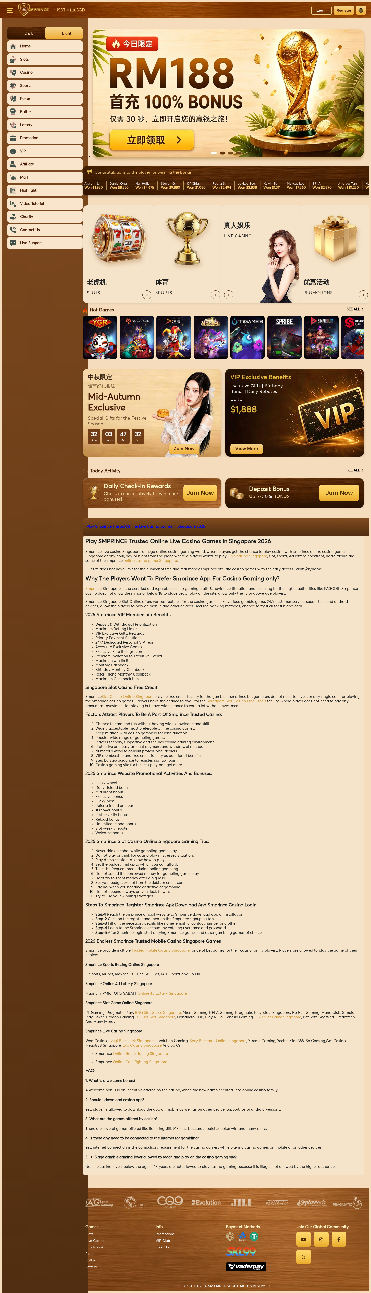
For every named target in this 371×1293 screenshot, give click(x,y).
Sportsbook (94, 1247)
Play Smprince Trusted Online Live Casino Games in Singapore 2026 (146, 526)
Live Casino (94, 1241)
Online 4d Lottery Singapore (162, 993)
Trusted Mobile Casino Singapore (161, 950)
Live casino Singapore (247, 556)
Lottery (91, 1267)
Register (344, 10)
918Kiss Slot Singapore (155, 1017)
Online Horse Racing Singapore (140, 1054)
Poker (90, 1254)
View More (246, 448)
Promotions (165, 1234)
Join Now (184, 448)
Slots (89, 1234)
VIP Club (163, 1241)
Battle (90, 1260)
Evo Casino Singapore (142, 1045)
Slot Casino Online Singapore (127, 697)
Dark (29, 33)
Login (321, 10)
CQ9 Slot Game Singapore (278, 1017)
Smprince (93, 589)
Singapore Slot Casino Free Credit (236, 701)
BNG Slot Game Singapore (158, 1013)
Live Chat (164, 1247)
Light (66, 33)
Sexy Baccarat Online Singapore (218, 1041)
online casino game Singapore (150, 561)
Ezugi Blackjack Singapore (132, 1041)
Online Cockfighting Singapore (140, 1062)
